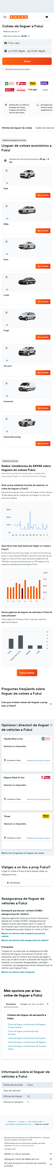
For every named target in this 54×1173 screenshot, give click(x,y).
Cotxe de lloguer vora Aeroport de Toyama (27, 1038)
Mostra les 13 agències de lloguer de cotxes (22, 853)
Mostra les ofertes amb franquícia (18, 972)
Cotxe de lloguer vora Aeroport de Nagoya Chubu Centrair (27, 1026)
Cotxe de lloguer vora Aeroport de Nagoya (27, 1042)
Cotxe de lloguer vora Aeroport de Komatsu (23, 1032)
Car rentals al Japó (35, 1122)
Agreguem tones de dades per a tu (21, 1159)
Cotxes (22, 1122)
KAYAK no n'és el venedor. (17, 1153)
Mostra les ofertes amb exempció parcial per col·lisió (23, 935)
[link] (27, 672)
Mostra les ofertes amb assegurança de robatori (25, 940)
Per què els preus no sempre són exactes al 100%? (25, 1164)
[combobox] (11, 31)
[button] (5, 17)
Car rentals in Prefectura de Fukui (18, 1124)
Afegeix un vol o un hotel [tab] (32, 1004)
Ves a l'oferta (43, 195)
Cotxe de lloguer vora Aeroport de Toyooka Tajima (27, 1047)
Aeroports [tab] (11, 1004)
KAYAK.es (12, 1122)
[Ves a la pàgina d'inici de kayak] (19, 17)
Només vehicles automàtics (18, 69)
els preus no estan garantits (23, 1145)
